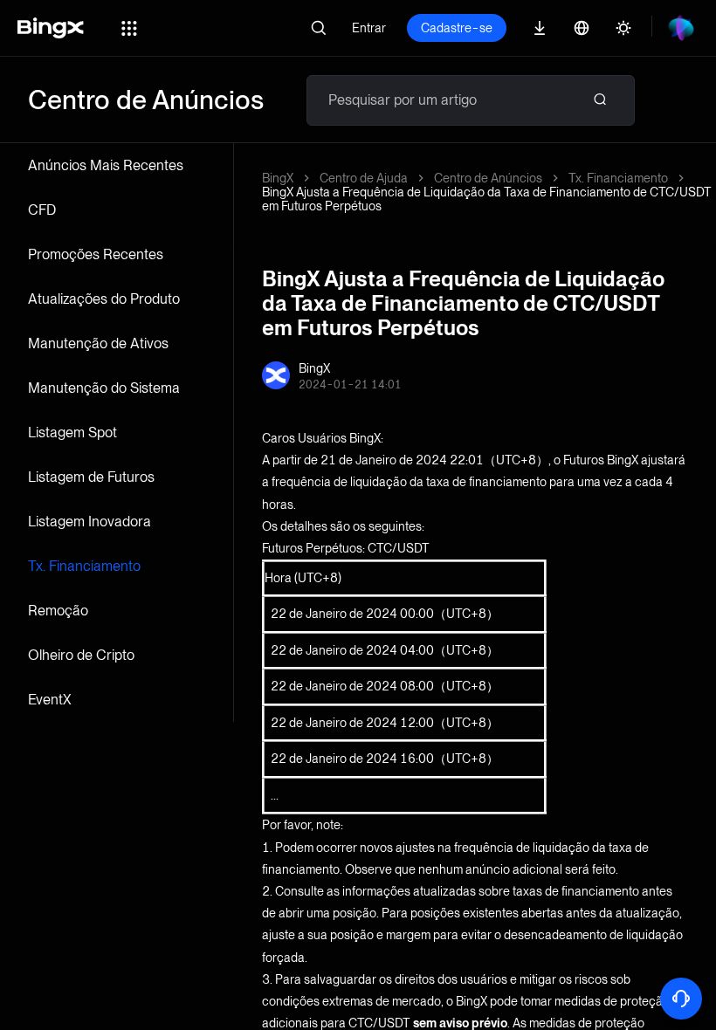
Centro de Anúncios (488, 178)
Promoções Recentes (95, 254)
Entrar (369, 28)
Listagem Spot (72, 432)
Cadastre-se (456, 28)
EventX (50, 699)
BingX (277, 178)
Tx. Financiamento (84, 566)
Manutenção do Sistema (104, 388)
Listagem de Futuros (91, 477)
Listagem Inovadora (89, 521)
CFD (42, 210)
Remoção (58, 610)
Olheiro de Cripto (81, 655)
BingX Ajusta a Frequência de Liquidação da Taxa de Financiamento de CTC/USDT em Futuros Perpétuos (487, 199)
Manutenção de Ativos (98, 343)
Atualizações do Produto (104, 299)
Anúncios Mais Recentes (105, 165)
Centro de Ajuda (364, 178)
